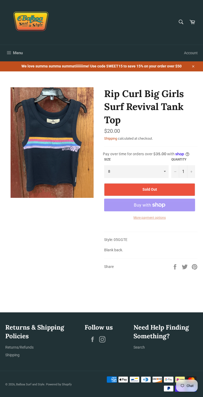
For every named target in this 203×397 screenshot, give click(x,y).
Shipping (110, 138)
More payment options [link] (149, 218)
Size (107, 159)
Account (191, 53)
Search (139, 347)
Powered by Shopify (59, 384)
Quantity (178, 159)
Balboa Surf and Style (30, 384)
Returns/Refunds (19, 347)
